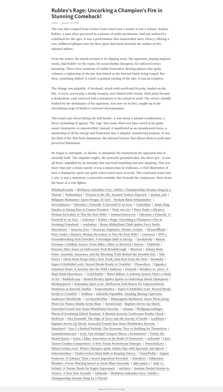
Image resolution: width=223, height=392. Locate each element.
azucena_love (80, 229)
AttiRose (87, 294)
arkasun (128, 309)
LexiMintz (157, 319)
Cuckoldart (143, 204)
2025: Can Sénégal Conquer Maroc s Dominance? (113, 334)
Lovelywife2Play (96, 299)
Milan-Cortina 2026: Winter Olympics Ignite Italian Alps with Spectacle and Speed (107, 348)
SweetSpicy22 (60, 204)
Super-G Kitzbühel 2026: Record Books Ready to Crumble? (91, 264)
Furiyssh (130, 269)
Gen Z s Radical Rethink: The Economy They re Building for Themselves (117, 328)
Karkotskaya (73, 195)
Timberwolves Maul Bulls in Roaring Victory (105, 353)
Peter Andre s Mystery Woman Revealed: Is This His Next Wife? (95, 234)
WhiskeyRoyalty (62, 190)
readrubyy (90, 224)
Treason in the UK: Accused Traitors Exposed (116, 195)
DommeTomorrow (123, 214)
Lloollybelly (144, 239)
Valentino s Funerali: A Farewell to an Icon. (103, 204)
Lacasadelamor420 (63, 334)
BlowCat (136, 249)
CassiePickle (148, 353)
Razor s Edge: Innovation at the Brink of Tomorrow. (108, 338)
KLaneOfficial (156, 229)
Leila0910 (88, 219)
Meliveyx (57, 319)
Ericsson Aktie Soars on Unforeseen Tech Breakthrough (89, 249)
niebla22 (124, 368)
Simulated (58, 328)
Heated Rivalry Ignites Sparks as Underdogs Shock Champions (125, 279)
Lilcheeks (101, 373)
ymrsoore (148, 234)
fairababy (157, 259)
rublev (54, 22)
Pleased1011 (143, 264)
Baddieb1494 (71, 279)
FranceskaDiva (104, 289)
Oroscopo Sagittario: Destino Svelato (118, 229)
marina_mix (159, 195)
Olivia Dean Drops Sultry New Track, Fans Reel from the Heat (105, 259)
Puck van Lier (121, 210)
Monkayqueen (61, 284)
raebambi (153, 338)
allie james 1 (141, 363)
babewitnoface (61, 353)
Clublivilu (153, 244)
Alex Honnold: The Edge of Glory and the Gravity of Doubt (107, 319)
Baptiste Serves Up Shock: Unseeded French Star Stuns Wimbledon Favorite (103, 324)
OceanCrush (113, 304)
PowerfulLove (154, 343)
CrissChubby (95, 274)
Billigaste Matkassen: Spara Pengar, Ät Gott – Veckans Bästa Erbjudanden (101, 200)
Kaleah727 (139, 358)
